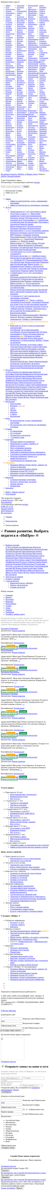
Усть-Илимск (43, 107)
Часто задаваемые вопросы (21, 448)
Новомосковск (33, 64)
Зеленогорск (21, 26)
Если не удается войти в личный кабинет (26, 911)
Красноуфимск (22, 116)
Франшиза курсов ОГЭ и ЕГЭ (22, 471)
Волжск (8, 116)
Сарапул (42, 11)
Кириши (20, 73)
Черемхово (43, 131)
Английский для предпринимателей (24, 332)
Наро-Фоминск (31, 34)
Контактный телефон (31, 1023)
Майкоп (19, 161)
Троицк (42, 84)
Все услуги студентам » (19, 807)
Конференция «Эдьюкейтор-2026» (23, 939)
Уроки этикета (31, 243)
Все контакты (11, 195)
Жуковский (21, 22)
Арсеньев (9, 30)
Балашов (9, 47)
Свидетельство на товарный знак (23, 461)
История (9, 376)
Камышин (20, 62)
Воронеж (9, 125)
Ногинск (31, 82)
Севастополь (43, 19)
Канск (19, 64)
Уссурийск (43, 105)
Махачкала (20, 163)
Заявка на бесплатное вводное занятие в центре (29, 847)
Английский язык (17, 222)
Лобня (19, 150)
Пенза (30, 120)
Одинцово (31, 92)
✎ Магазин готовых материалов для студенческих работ (29, 321)
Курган (19, 131)
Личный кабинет (14, 176)
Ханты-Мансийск (42, 117)
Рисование (14, 228)
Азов (7, 7)
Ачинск (8, 39)
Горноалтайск (10, 144)
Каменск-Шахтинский (21, 59)
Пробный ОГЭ (20, 260)
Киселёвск (20, 80)
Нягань (30, 88)
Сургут (41, 62)
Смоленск (42, 41)
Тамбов (42, 69)
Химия (40, 393)
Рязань (30, 161)
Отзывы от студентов (18, 878)
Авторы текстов (16, 484)
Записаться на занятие (14, 577)
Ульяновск (43, 97)
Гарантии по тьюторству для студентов (25, 873)
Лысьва (19, 152)
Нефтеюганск (32, 45)
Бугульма (9, 86)
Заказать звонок (7, 509)
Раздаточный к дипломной (30, 302)
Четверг (13, 410)
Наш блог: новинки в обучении (22, 958)
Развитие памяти (26, 224)
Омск (30, 97)
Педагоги (9, 370)
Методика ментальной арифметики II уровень (28, 353)
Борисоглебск (10, 79)
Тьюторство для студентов (20, 861)
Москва (30, 17)
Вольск (8, 122)
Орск (30, 107)
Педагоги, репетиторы (19, 948)
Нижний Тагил (31, 55)
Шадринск (43, 144)
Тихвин (42, 75)
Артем (8, 32)
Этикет (20, 397)
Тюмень (42, 92)
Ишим (19, 43)
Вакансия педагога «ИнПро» (21, 583)
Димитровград (11, 161)
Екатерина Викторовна (10, 672)
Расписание (10, 402)
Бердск (8, 64)
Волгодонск (10, 114)
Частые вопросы (16, 882)
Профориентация (17, 266)
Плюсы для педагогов (19, 585)
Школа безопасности (18, 226)
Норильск (31, 84)
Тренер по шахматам (39, 269)
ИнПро (4, 176)
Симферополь (44, 35)
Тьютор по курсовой (18, 805)
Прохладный (32, 133)
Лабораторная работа (30, 315)
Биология (37, 372)
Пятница (13, 412)
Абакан (8, 5)
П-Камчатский (32, 109)
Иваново (20, 32)
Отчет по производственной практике (25, 306)
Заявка (8, 199)
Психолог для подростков (20, 269)
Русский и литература (14, 391)
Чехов (41, 139)
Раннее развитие (18, 631)
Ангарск (8, 19)
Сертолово (43, 32)
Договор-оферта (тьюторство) (22, 886)
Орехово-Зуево (31, 104)
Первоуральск (33, 122)
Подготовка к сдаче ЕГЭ (20, 811)
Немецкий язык (16, 250)
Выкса (8, 135)
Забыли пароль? (18, 492)
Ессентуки (20, 17)
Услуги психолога (33, 283)
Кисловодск (21, 82)
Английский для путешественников (24, 330)
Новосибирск (32, 67)
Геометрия (18, 374)
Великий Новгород (9, 98)
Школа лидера (17, 243)
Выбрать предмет (12, 545)
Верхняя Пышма (8, 102)
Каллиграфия (30, 220)
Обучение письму (32, 218)
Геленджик (9, 140)
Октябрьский (32, 95)
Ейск (18, 9)
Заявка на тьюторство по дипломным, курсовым (29, 205)
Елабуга (19, 13)
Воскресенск (10, 127)
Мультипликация (34, 228)
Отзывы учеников (13, 579)
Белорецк (9, 60)
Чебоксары (43, 127)
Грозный (9, 146)
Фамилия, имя (28, 1019)
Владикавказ (10, 109)
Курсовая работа (31, 311)
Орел (30, 99)
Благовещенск (10, 75)
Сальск (30, 167)
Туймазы (42, 88)
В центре (10, 646)
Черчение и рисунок (40, 285)
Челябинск (43, 129)
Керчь (19, 69)
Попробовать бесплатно (27, 648)
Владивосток (10, 107)
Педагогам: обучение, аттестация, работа (26, 345)
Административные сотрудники (23, 480)
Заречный (20, 24)
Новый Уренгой (31, 79)
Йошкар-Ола (21, 47)
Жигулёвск (20, 20)
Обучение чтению (17, 218)
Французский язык (41, 247)
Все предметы (11, 399)
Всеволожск (10, 131)
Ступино (42, 60)
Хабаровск (43, 114)
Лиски (19, 148)
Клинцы (20, 88)
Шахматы (23, 228)
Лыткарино (21, 154)
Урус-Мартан (43, 99)
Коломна (20, 94)
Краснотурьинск (22, 114)
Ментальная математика (19, 839)
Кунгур (19, 129)
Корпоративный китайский (32, 368)
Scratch (34, 237)
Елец (18, 15)
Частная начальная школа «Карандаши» (26, 931)
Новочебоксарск (33, 73)
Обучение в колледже (20, 256)
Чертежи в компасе (25, 317)
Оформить (5, 1177)
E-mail (25, 1028)
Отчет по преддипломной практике (33, 304)
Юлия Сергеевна (7, 716)
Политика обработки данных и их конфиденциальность (23, 457)
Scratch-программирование (31, 216)
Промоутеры (15, 486)
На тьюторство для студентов (12, 1173)
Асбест (8, 35)
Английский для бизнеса (30, 364)
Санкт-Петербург (42, 6)
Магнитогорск (22, 159)
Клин (19, 86)
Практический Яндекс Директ (22, 361)
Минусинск (32, 9)
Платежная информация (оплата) (23, 901)
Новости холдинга (17, 446)
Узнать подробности (9, 648)
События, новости (17, 925)
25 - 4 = (26, 1109)
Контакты (9, 488)
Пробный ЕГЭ (16, 279)
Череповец (43, 133)
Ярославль (43, 169)
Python (29, 237)
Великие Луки (8, 94)
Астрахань (9, 37)
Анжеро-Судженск (9, 21)
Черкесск (42, 135)
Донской (9, 169)
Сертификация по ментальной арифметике (29, 355)
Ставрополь (43, 52)
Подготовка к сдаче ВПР (20, 828)
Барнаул (8, 49)
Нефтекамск (32, 43)
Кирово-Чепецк (20, 78)
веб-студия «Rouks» (19, 1009)
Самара (30, 169)
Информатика (28, 374)
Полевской (31, 129)
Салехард (31, 165)
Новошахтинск (33, 77)
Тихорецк (42, 77)
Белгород (9, 52)
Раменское (31, 142)
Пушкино (31, 139)
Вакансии (9, 477)
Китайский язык (31, 222)
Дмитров (9, 163)
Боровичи (9, 80)
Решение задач (16, 315)
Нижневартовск (33, 47)
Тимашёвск (43, 73)
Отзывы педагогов (17, 587)
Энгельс (42, 159)
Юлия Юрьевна (7, 650)
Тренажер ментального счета (21, 956)
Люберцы (20, 155)
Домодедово (10, 167)
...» (15, 639)
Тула (40, 90)
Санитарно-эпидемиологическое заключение (28, 454)
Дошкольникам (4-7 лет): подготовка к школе (28, 212)
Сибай (41, 34)
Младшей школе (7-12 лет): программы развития (29, 231)
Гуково (8, 152)
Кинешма (20, 71)
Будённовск (10, 88)
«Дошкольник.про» (25, 942)
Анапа (8, 17)
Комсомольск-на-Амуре (22, 96)
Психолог (24, 387)
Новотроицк (32, 69)
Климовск (20, 84)
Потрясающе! (19, 643)
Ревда (30, 144)
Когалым (20, 92)
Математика (27, 378)
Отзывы (9, 429)
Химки (41, 122)
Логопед (18, 378)
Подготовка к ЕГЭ (37, 277)
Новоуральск (32, 71)
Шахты (41, 148)
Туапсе (41, 86)
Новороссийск (33, 65)
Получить (5, 1171)
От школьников (16, 431)
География (10, 374)
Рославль (31, 150)
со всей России (7, 500)
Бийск (8, 69)
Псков (30, 135)
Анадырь (9, 15)
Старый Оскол (42, 55)
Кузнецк (20, 125)
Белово (8, 56)
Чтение (17, 395)
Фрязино (42, 112)
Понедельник (15, 404)
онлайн (37, 182)
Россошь (31, 152)
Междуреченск (22, 165)
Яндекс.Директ (29, 397)
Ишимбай (20, 45)
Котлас (19, 105)
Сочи (41, 50)
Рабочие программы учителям (32, 349)
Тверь (41, 71)
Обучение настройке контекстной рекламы (25, 337)
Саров (41, 15)
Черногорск (43, 137)
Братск (8, 82)
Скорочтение (43, 220)
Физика (18, 393)
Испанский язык (41, 374)
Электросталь (44, 155)
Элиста (41, 157)
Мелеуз (19, 167)
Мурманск (31, 19)
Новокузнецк (32, 60)
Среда (12, 408)
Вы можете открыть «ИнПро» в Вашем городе (19, 174)
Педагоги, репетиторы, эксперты (23, 482)
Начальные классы (37, 380)
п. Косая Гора (32, 112)
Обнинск (31, 90)
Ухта (41, 110)
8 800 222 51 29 (7, 507)
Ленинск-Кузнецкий (20, 141)
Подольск (31, 127)
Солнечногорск (44, 45)
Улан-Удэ (42, 95)
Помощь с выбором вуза (34, 266)
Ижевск (19, 35)
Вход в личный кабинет (19, 907)
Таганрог (42, 67)
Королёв (20, 101)
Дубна (8, 170)
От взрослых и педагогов (20, 435)
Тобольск (42, 79)
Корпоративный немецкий (20, 366)
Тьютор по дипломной (19, 803)
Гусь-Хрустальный (10, 154)
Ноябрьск (31, 86)
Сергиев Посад (42, 25)
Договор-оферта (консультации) (22, 888)
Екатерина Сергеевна (9, 694)
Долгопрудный (11, 165)
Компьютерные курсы (19, 797)
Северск (42, 22)
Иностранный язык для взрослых (23, 794)
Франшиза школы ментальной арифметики (27, 475)
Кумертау (20, 127)
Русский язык (39, 389)
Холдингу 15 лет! (17, 923)
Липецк (19, 146)
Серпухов (42, 30)
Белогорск (9, 58)
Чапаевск (42, 125)
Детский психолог (34, 226)
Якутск (41, 167)
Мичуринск (32, 15)
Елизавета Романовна (9, 629)
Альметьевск (10, 13)
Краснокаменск (22, 110)
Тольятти (42, 80)
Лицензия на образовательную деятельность (27, 452)
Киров (19, 75)
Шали (41, 146)
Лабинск (20, 137)
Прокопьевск (32, 131)
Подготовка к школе (20, 214)
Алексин (9, 11)
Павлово (31, 114)
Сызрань (42, 64)
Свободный (43, 17)
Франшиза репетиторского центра (23, 469)
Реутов (30, 146)
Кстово (19, 124)
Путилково (32, 137)
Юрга (41, 165)
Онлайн (23, 646)
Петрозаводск (33, 125)
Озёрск (30, 94)
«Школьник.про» (41, 942)
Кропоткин (21, 120)
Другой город (44, 170)
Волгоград (9, 112)
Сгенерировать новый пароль (22, 909)
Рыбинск (31, 159)
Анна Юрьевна (7, 759)
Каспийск (20, 65)
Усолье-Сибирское (43, 102)
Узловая (42, 94)
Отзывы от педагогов (18, 880)
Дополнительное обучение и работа (24, 347)
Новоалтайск (32, 58)
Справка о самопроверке (31, 319)
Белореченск (10, 62)
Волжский (9, 118)
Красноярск (21, 118)
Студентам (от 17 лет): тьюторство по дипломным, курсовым (25, 297)
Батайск (8, 50)
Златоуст (20, 30)
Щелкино (42, 152)
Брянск (8, 84)
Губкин (8, 148)
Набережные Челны (32, 25)
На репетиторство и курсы (35, 1173)
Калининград (21, 50)
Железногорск (22, 19)
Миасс (19, 169)
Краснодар (20, 109)
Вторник (17, 406)
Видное (8, 105)
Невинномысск (33, 39)
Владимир (9, 110)
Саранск (42, 9)
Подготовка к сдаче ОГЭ (20, 820)
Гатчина (8, 139)
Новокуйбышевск (34, 62)
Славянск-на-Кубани (44, 38)
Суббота (13, 414)
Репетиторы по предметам (20, 258)
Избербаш (20, 37)
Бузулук (8, 90)
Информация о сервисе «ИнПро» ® (24, 444)
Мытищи (31, 22)
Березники (9, 65)
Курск (19, 133)
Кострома (20, 103)
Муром (30, 20)
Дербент (8, 157)
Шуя (40, 150)
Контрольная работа (18, 313)
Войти (8, 492)
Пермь (30, 124)
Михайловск (32, 13)
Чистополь (43, 140)
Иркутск (20, 39)
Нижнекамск (32, 49)
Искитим (20, 41)
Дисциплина (6, 1116)
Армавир (9, 28)
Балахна (8, 43)
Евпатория (20, 5)
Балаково (9, 41)
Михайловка (32, 11)
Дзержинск (9, 159)
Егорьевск (20, 7)
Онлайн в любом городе (15, 614)
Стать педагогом (12, 581)
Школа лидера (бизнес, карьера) (22, 822)
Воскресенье (15, 416)
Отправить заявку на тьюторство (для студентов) (29, 845)
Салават (31, 163)
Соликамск (43, 43)
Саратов (42, 13)
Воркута (8, 124)
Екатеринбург (21, 11)
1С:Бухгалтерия (12, 372)
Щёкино (42, 154)
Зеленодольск (21, 28)
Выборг (8, 133)
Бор (7, 77)
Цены (8, 418)
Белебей (8, 54)
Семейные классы (39, 256)
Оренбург (31, 101)
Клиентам (9, 440)
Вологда (8, 120)
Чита (41, 142)
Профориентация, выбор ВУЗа (22, 813)
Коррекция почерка (34, 376)
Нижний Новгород (31, 51)
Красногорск (21, 107)
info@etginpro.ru (7, 511)
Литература (10, 378)
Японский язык (42, 397)
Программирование (18, 237)
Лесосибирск (21, 144)
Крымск (19, 122)
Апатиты (9, 24)
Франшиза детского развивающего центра (27, 473)
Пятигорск (31, 140)
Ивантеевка (21, 34)
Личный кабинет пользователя (22, 442)
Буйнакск (9, 92)
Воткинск (9, 129)
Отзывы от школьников (19, 875)
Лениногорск (21, 139)
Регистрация (11, 494)
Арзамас (8, 26)
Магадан (20, 157)
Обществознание (25, 383)
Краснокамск (21, 112)
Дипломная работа (19, 300)
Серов (41, 28)
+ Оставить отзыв (17, 437)
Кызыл (19, 135)
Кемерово (20, 67)
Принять (19, 1188)
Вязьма (8, 137)
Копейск (20, 99)
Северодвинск (44, 20)
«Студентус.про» (17, 944)
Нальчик (31, 32)
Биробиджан (10, 71)
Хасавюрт (42, 120)
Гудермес (9, 150)
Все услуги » (15, 799)
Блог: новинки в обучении (20, 450)
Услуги (8, 207)
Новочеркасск (33, 75)
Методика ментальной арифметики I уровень (28, 351)
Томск (41, 82)
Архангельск (10, 34)
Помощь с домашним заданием (26, 235)
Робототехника (28, 389)
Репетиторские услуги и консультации (25, 859)
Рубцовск (31, 157)
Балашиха (9, 45)
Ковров (19, 90)
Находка (31, 37)
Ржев (30, 148)
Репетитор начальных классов (22, 233)
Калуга (19, 52)
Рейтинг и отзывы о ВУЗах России (24, 965)
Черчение (10, 395)
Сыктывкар (43, 65)
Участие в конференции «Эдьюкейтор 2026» (28, 869)
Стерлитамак (43, 58)
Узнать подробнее (8, 1188)
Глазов (8, 142)
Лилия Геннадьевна (8, 738)
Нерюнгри (31, 41)
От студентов (15, 433)
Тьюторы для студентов (19, 950)
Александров (10, 9)
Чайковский (43, 124)
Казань (19, 49)
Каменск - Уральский (20, 55)
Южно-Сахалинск (43, 162)
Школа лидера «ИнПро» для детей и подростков (29, 937)
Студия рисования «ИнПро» (31, 340)
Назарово (31, 28)
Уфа (40, 109)
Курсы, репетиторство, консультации (25, 867)
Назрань (31, 30)
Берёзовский (10, 67)
